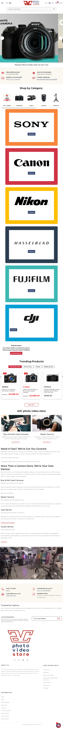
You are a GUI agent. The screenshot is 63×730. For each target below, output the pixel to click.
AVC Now (46, 688)
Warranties (4, 705)
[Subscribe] (58, 618)
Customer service (11, 595)
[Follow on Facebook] (15, 660)
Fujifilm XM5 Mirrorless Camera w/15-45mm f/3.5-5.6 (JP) (52, 391)
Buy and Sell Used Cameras (15, 434)
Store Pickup (46, 682)
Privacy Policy (5, 716)
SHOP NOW (12, 52)
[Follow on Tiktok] (27, 660)
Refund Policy (5, 713)
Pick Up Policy (5, 719)
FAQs (2, 697)
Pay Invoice (46, 685)
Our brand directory (16, 353)
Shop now (31, 134)
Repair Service (47, 434)
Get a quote (46, 442)
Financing (4, 708)
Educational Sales (48, 675)
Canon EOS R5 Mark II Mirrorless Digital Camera (30, 391)
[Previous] (2, 38)
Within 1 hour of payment (13, 79)
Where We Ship (5, 702)
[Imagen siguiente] (18, 378)
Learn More (4, 542)
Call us (8, 590)
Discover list (15, 442)
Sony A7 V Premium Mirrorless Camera (8, 390)
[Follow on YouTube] (23, 660)
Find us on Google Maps (43, 590)
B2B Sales (46, 672)
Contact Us (46, 669)
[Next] (61, 38)
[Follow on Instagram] (19, 660)
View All (31, 405)
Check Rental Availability (8, 522)
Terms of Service (6, 710)
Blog (2, 699)
